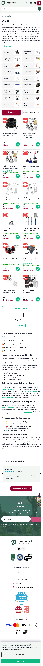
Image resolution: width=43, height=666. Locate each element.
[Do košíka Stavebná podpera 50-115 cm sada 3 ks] (38, 237)
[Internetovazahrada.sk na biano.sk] (26, 610)
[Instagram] (24, 549)
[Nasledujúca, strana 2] (21, 315)
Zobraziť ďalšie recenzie (21, 489)
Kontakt (19, 583)
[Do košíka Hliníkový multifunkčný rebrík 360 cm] (38, 207)
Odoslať (36, 519)
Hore (22, 325)
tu (22, 650)
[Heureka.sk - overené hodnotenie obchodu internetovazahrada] (21, 598)
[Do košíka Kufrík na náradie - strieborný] (38, 299)
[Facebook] (19, 549)
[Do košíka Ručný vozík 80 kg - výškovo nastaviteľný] (18, 176)
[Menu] (40, 3)
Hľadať (39, 9)
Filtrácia (12, 112)
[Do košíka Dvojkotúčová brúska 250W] (18, 269)
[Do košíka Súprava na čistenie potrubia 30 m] (18, 144)
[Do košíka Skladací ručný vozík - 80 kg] (18, 237)
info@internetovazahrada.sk (25, 587)
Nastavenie (20, 655)
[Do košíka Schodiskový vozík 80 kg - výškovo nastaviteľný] (38, 144)
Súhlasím (20, 661)
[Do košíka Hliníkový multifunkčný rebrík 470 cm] (18, 207)
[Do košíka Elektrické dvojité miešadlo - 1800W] (18, 299)
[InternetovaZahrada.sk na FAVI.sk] (19, 610)
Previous (2, 474)
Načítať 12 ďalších (21, 309)
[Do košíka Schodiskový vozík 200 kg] (38, 176)
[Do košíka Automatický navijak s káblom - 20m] (38, 269)
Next (41, 474)
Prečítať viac (6, 46)
